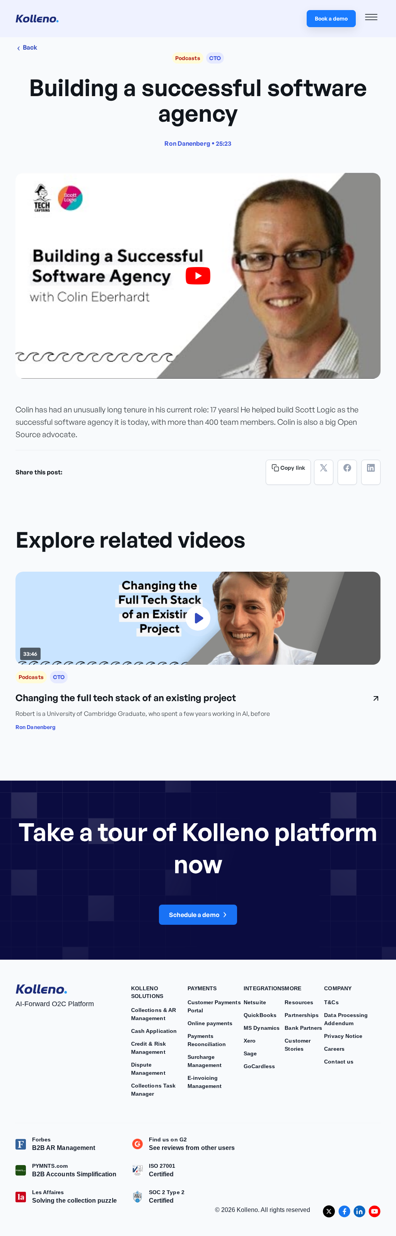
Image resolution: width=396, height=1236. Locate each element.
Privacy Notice (343, 1036)
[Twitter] (323, 472)
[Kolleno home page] (41, 987)
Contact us (338, 1061)
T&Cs (331, 1002)
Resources (299, 1002)
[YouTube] (375, 1211)
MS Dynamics (262, 1028)
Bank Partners (303, 1028)
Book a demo (331, 18)
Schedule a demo (194, 915)
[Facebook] (347, 472)
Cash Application (154, 1031)
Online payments (210, 1023)
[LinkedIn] (371, 472)
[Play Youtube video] (198, 276)
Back (30, 47)
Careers (334, 1049)
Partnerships (302, 1015)
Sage (250, 1053)
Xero (250, 1041)
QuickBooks (260, 1015)
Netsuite (255, 1002)
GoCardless (259, 1066)
